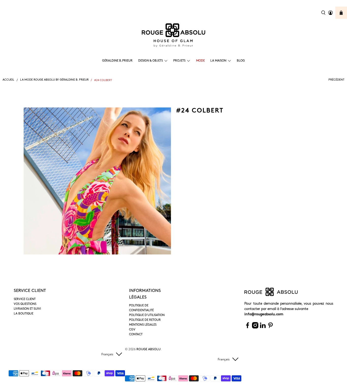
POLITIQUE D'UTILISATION (147, 315)
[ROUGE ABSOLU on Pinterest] (270, 327)
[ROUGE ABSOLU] (173, 35)
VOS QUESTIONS (25, 304)
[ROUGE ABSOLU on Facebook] (247, 327)
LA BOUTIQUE (23, 313)
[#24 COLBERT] (97, 180)
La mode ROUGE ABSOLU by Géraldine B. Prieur (54, 80)
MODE (200, 60)
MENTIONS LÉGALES (142, 324)
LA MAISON (218, 60)
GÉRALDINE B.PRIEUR (117, 60)
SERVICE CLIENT (25, 299)
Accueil (8, 80)
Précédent (336, 80)
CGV (132, 329)
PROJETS (179, 60)
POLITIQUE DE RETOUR (145, 320)
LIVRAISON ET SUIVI (27, 308)
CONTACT (136, 334)
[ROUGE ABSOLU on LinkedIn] (263, 327)
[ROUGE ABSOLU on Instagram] (255, 327)
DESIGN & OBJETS (150, 60)
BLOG (241, 60)
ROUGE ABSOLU (148, 349)
